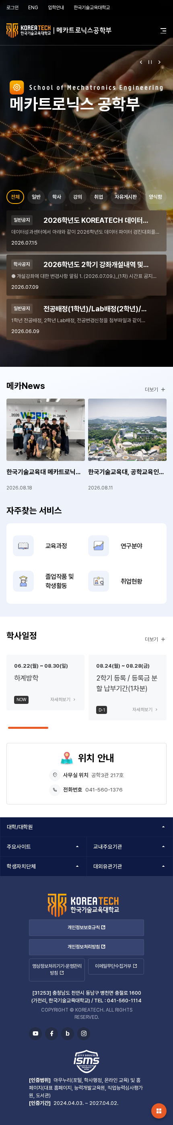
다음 (159, 62)
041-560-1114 (124, 1000)
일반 (36, 197)
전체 (15, 197)
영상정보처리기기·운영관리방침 (57, 969)
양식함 (155, 197)
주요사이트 (19, 846)
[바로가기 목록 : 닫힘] (159, 1111)
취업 (98, 197)
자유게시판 (126, 197)
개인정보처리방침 (84, 947)
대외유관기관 (107, 866)
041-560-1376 (104, 789)
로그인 (12, 7)
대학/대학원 (20, 827)
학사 (56, 197)
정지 (150, 62)
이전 (141, 62)
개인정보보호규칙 (84, 927)
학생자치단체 (21, 866)
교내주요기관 (107, 846)
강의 (77, 197)
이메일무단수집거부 (113, 966)
